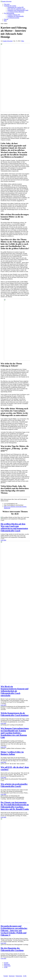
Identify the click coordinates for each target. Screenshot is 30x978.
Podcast (6, 19)
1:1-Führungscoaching (13, 17)
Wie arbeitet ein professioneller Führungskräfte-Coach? (14, 785)
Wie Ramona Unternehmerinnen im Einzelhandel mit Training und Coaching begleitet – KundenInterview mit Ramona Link (15, 732)
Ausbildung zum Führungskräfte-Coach (17, 10)
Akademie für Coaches (10, 5)
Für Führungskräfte (9, 13)
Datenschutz (7, 965)
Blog (5, 20)
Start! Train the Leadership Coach (16, 8)
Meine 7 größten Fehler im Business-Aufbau (12, 753)
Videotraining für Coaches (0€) (15, 7)
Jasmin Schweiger (7, 41)
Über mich (7, 4)
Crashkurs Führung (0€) (13, 14)
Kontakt (6, 962)
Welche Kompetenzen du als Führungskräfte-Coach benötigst (14, 714)
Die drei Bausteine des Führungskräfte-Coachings (12, 949)
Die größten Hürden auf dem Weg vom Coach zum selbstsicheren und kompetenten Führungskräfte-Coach (14, 527)
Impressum (7, 964)
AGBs (5, 967)
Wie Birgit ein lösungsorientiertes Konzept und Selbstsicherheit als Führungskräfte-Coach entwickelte (14, 691)
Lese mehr (3, 540)
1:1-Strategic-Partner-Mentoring (15, 11)
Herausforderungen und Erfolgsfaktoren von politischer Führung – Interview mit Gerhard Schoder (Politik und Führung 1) (14, 930)
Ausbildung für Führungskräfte (15, 16)
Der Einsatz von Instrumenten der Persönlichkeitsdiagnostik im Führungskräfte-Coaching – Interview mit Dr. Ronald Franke (15, 805)
